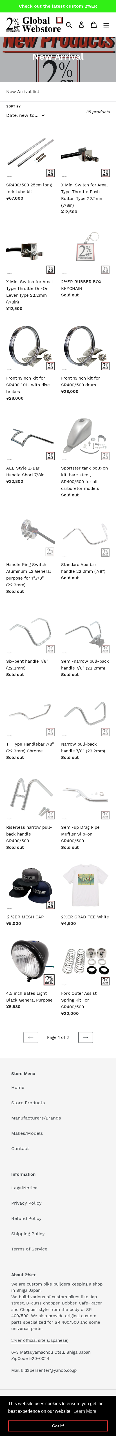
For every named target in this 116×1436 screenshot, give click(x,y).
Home (17, 1087)
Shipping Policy (28, 1233)
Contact (20, 1148)
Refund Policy (26, 1218)
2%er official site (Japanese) (39, 1340)
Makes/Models (27, 1133)
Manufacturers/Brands (36, 1118)
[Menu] (106, 24)
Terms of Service (29, 1249)
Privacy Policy (26, 1203)
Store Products (28, 1102)
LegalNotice (24, 1187)
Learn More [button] (84, 1411)
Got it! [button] (58, 1426)
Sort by (13, 106)
